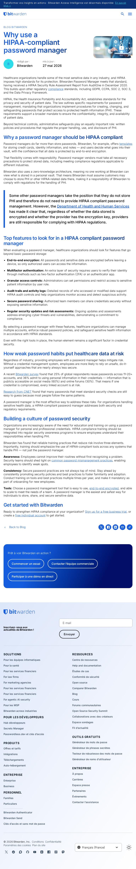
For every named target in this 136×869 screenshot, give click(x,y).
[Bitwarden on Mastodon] (63, 852)
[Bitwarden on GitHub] (27, 852)
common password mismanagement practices (82, 460)
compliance (55, 89)
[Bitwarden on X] (6, 852)
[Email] (122, 527)
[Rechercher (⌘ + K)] (122, 14)
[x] (101, 527)
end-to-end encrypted (104, 488)
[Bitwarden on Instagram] (56, 852)
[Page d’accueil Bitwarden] (15, 14)
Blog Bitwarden (15, 27)
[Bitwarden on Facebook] (49, 852)
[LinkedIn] (115, 527)
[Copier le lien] (129, 527)
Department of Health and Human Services (93, 206)
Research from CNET (18, 391)
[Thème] (128, 847)
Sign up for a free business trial (106, 511)
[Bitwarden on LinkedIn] (42, 852)
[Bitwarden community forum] (20, 852)
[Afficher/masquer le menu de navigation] (130, 14)
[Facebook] (108, 527)
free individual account (30, 515)
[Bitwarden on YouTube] (35, 852)
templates (125, 143)
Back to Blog (17, 527)
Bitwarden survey (27, 374)
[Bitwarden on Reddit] (13, 852)
